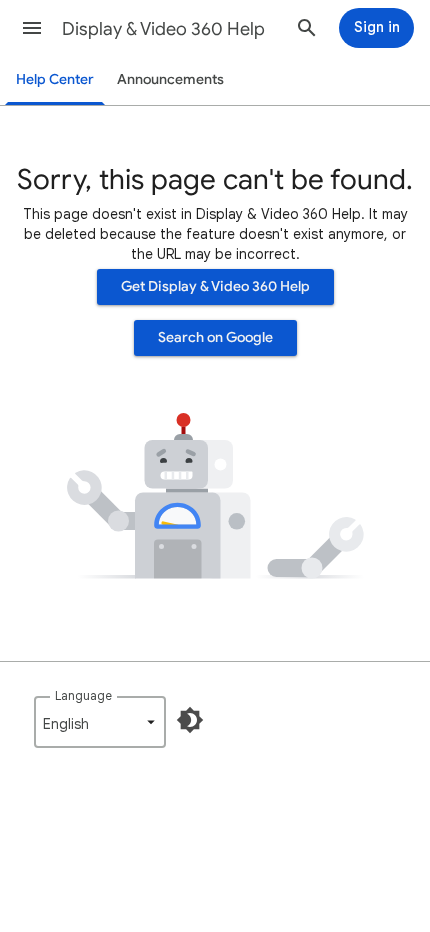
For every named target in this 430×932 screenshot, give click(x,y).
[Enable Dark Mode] (190, 720)
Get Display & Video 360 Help (215, 286)
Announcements (170, 79)
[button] (32, 28)
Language (83, 695)
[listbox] (100, 722)
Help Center (55, 79)
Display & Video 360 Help (163, 29)
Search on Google (215, 337)
